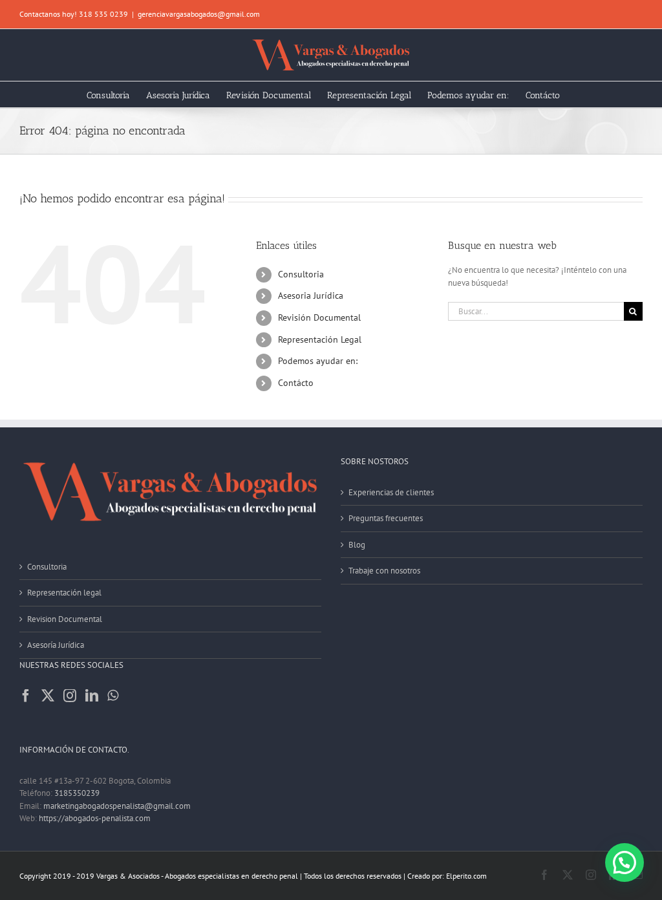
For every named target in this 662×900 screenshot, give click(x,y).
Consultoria (301, 274)
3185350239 (77, 793)
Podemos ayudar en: (318, 361)
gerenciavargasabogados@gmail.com (199, 14)
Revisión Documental (319, 317)
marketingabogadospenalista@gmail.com (117, 805)
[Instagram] (69, 695)
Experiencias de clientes (391, 492)
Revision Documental (64, 619)
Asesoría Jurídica (55, 644)
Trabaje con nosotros (384, 570)
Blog (356, 544)
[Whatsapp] (112, 695)
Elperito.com (466, 876)
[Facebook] (25, 695)
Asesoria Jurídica (310, 295)
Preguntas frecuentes (385, 518)
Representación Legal (319, 339)
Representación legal (64, 592)
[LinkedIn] (91, 695)
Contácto (296, 383)
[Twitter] (47, 695)
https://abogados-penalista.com (95, 818)
